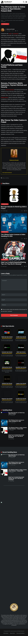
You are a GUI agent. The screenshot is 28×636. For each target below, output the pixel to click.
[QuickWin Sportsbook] (21, 365)
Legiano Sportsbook (21, 383)
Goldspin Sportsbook (7, 383)
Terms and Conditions (20, 633)
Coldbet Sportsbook (21, 337)
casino (10, 33)
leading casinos (4, 97)
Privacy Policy (12, 633)
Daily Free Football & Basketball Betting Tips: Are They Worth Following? (13, 263)
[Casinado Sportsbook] (7, 350)
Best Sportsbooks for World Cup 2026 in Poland (16, 413)
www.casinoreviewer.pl (7, 172)
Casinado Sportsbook (7, 352)
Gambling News (5, 204)
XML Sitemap (5, 633)
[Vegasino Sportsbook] (7, 391)
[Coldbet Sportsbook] (21, 335)
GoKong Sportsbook (7, 367)
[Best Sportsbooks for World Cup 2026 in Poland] (14, 195)
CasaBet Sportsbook (21, 398)
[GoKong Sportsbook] (7, 365)
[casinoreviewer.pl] (6, 1)
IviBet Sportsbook (21, 352)
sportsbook (15, 33)
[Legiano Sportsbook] (21, 381)
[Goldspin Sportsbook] (7, 381)
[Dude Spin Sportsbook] (7, 335)
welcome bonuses (10, 89)
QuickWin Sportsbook (21, 367)
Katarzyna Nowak (10, 29)
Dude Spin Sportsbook (7, 337)
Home (2, 20)
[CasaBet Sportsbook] (21, 397)
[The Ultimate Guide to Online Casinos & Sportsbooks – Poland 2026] (4, 433)
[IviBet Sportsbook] (21, 350)
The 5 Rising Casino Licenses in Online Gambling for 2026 (16, 421)
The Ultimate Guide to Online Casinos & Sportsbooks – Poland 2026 (17, 428)
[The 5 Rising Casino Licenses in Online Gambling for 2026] (14, 223)
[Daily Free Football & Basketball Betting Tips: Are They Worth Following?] (14, 250)
